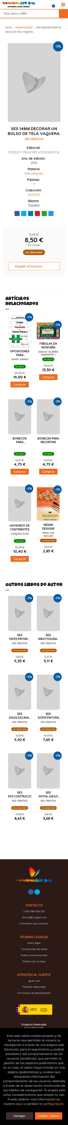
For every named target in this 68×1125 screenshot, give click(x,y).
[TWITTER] (37, 892)
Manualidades (24, 27)
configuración (53, 1104)
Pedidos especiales (34, 986)
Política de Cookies (34, 961)
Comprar (19, 384)
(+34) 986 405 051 (34, 911)
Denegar (19, 1116)
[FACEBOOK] (31, 892)
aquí (19, 1104)
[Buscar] (63, 13)
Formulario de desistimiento (34, 993)
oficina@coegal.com (34, 917)
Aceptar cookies (48, 1116)
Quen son (34, 980)
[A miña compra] (55, 4)
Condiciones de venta (34, 949)
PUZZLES (34, 194)
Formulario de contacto (34, 923)
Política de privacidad (34, 955)
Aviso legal (34, 943)
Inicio (8, 27)
